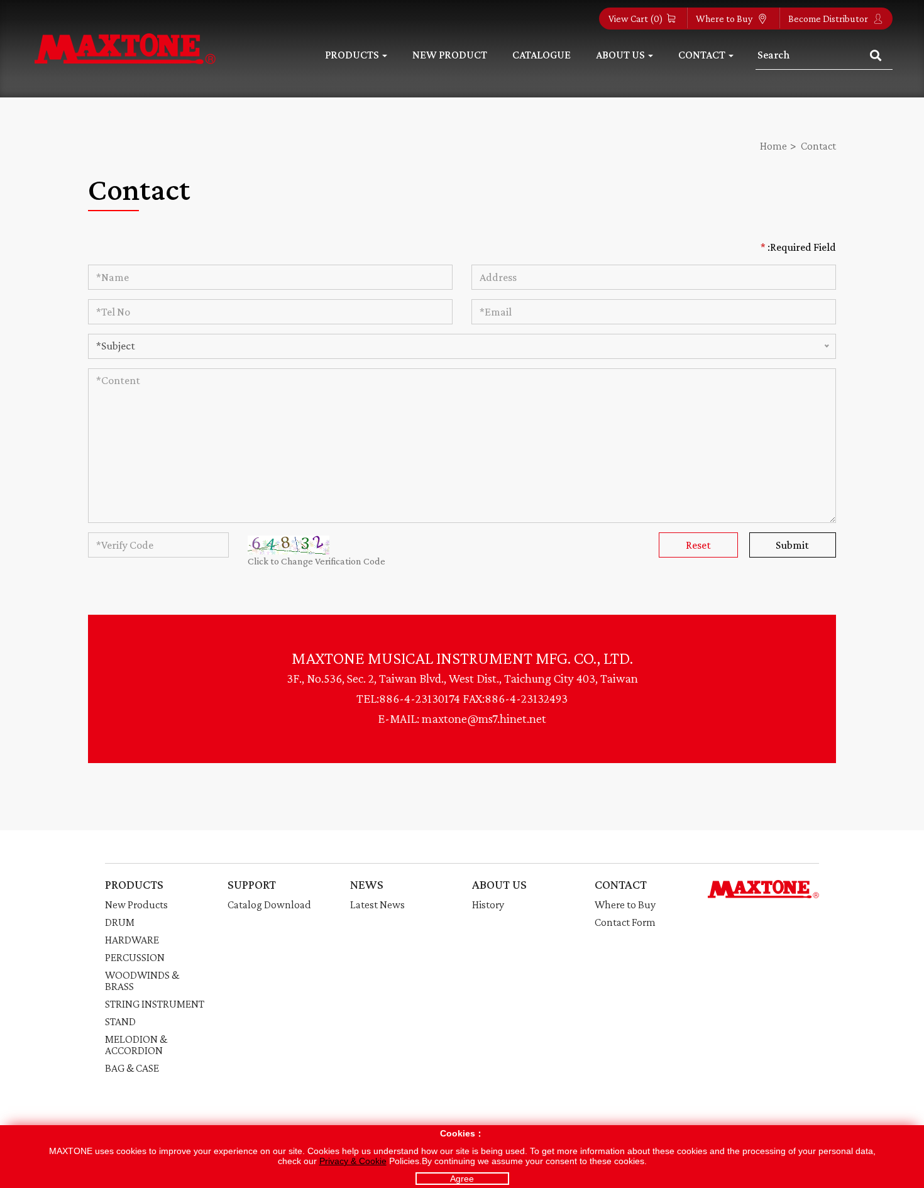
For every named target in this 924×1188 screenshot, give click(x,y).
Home (773, 146)
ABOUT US (499, 884)
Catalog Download (269, 904)
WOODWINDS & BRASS (142, 981)
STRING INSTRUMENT (154, 1004)
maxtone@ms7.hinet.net (484, 718)
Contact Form (625, 922)
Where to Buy (725, 18)
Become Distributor (829, 18)
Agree (462, 1179)
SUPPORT (252, 884)
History (488, 904)
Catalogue (541, 54)
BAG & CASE (132, 1068)
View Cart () (635, 18)
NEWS (366, 884)
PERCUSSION (135, 957)
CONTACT (621, 884)
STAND (120, 1021)
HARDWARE (132, 939)
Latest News (377, 904)
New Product (449, 54)
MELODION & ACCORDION (136, 1045)
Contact (818, 146)
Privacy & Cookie (353, 1161)
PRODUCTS (134, 884)
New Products (136, 904)
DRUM (120, 922)
